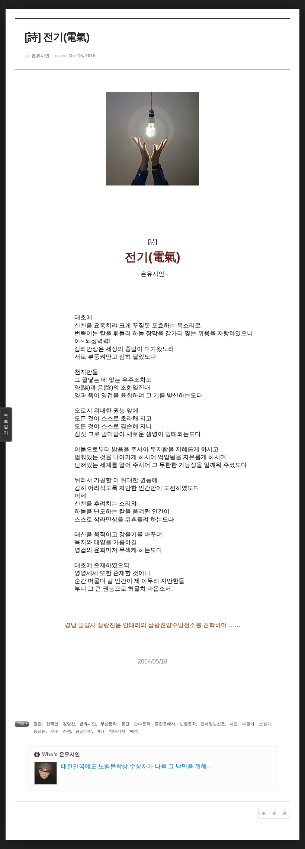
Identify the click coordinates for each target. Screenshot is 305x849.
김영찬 (69, 724)
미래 (100, 731)
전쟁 (67, 731)
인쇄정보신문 (212, 724)
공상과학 (84, 731)
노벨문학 (188, 724)
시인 (233, 724)
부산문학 (108, 724)
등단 (125, 724)
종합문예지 (165, 724)
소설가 (265, 724)
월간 (37, 724)
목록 (6, 424)
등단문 (39, 731)
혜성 (134, 731)
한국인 (52, 724)
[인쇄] (284, 813)
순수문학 (142, 724)
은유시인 (88, 724)
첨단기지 (117, 731)
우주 (54, 731)
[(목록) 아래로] (274, 813)
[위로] (264, 813)
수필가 (248, 724)
